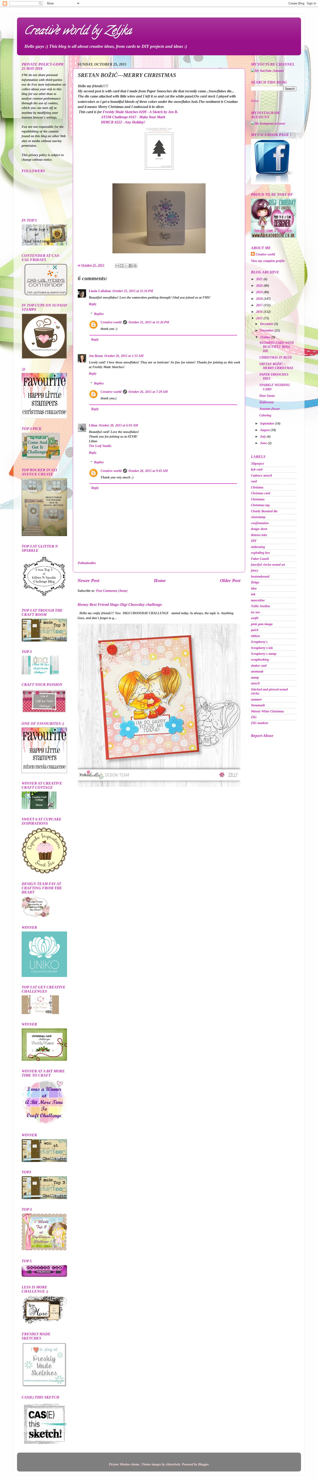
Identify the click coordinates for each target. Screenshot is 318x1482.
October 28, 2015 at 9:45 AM (148, 471)
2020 (260, 285)
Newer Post (88, 580)
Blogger (203, 1464)
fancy (254, 570)
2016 (260, 312)
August (265, 430)
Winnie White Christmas (267, 711)
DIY (254, 541)
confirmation (260, 523)
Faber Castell (260, 559)
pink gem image (262, 624)
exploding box (260, 552)
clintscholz (173, 1464)
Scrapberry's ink (262, 648)
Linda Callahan (100, 291)
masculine (258, 600)
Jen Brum (96, 356)
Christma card (260, 493)
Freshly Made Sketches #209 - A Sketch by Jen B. (140, 112)
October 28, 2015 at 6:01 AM (118, 425)
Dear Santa (267, 396)
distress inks (259, 535)
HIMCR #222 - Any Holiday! (122, 122)
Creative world (111, 322)
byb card (256, 469)
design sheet (259, 529)
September (267, 423)
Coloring (265, 415)
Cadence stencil (261, 475)
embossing (258, 547)
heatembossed (260, 576)
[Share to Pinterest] (135, 265)
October (265, 337)
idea (254, 588)
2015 (260, 318)
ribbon (255, 636)
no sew (255, 612)
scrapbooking (260, 659)
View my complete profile (268, 261)
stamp (255, 677)
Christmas (257, 499)
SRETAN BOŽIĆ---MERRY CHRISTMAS (276, 366)
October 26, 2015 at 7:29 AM (148, 392)
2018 (260, 298)
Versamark (258, 705)
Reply (92, 304)
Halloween (266, 402)
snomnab (257, 671)
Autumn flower (269, 409)
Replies (99, 314)
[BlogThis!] (121, 265)
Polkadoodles (87, 563)
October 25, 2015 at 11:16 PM (132, 291)
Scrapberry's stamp (263, 654)
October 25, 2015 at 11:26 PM (149, 322)
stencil (255, 683)
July (263, 436)
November (267, 330)
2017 (260, 305)
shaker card (259, 665)
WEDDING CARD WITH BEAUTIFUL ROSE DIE (276, 347)
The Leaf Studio (100, 446)
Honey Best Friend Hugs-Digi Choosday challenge (120, 604)
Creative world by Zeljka (78, 32)
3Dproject (257, 463)
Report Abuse (262, 735)
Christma (257, 487)
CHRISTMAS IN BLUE (275, 357)
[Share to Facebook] (130, 265)
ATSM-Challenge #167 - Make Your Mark (133, 117)
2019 (260, 292)
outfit (254, 618)
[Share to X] (126, 265)
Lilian (93, 425)
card (254, 481)
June (264, 443)
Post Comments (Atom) (112, 591)
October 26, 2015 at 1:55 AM (123, 356)
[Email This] (117, 265)
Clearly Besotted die (264, 511)
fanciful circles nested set (268, 564)
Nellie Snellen (260, 606)
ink (253, 594)
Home (160, 580)
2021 (260, 279)
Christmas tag (260, 505)
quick (254, 630)
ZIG (254, 717)
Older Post (230, 580)
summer (256, 699)
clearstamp (258, 517)
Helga (255, 582)
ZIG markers (259, 723)
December (267, 324)
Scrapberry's (259, 642)
